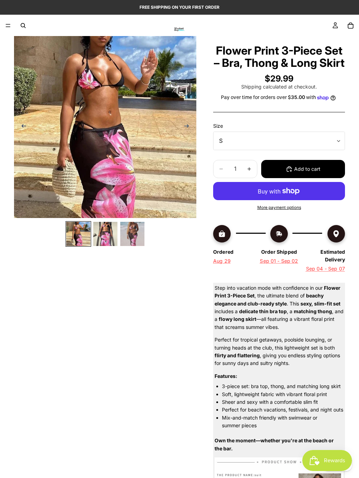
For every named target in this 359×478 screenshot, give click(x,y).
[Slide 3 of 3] (132, 234)
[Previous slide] (21, 127)
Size (218, 126)
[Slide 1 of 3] (78, 234)
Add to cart (307, 169)
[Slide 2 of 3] (105, 234)
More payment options (279, 207)
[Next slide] (188, 127)
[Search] (23, 25)
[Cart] (350, 25)
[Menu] (8, 25)
